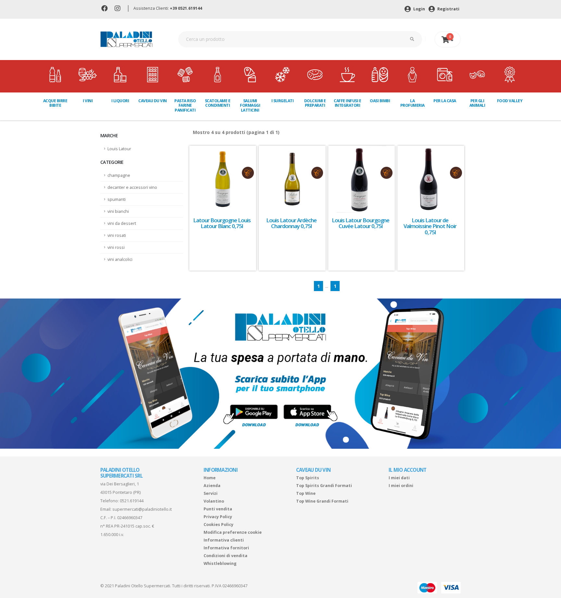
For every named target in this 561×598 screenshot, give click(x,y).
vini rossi (116, 247)
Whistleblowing (220, 563)
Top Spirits (307, 478)
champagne (118, 175)
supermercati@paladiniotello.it (142, 509)
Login (418, 9)
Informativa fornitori (226, 548)
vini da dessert (121, 223)
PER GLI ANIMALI (477, 103)
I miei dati (399, 478)
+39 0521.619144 (186, 8)
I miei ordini (401, 485)
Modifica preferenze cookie (233, 532)
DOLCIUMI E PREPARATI (315, 103)
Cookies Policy (218, 524)
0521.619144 (131, 501)
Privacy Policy (218, 516)
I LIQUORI (120, 101)
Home (210, 478)
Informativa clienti (224, 540)
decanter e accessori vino (132, 187)
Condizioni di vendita (225, 555)
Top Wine (306, 493)
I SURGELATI (282, 101)
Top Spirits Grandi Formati (324, 485)
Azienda (212, 485)
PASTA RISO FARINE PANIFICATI (185, 105)
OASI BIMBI (380, 101)
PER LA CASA (444, 101)
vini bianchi (118, 211)
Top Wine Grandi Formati (322, 501)
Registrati (447, 9)
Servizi (211, 493)
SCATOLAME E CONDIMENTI (218, 103)
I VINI (88, 101)
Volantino (214, 501)
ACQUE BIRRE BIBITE (55, 103)
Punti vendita (218, 509)
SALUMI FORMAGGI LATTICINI (250, 105)
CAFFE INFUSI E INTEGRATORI (347, 103)
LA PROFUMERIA (412, 103)
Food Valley (510, 101)
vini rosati (116, 235)
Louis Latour (119, 149)
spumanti (116, 199)
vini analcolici (119, 259)
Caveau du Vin (152, 101)
